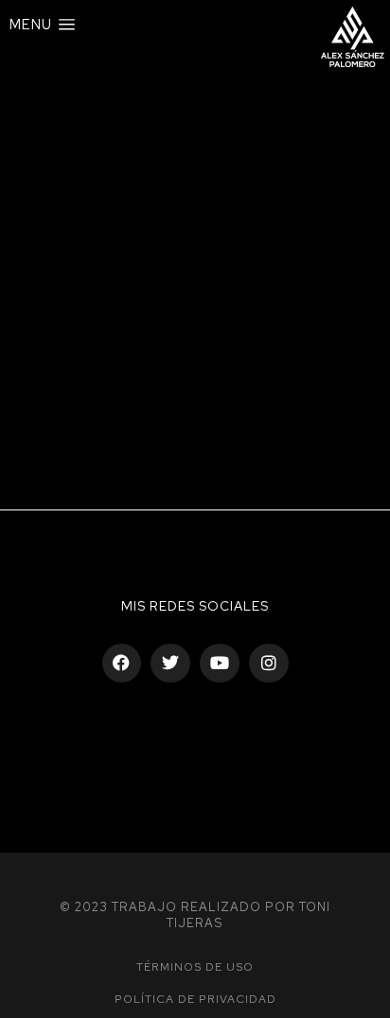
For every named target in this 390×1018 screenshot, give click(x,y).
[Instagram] (269, 663)
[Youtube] (219, 663)
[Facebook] (122, 663)
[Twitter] (170, 663)
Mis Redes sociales (195, 605)
